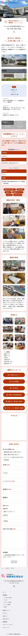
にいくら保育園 (7, 604)
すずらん (6, 600)
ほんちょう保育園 (7, 602)
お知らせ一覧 (14, 94)
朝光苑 (12, 568)
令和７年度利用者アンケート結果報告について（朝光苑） (13, 101)
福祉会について (6, 610)
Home (2, 568)
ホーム (4, 592)
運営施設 (7, 568)
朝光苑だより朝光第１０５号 (10, 115)
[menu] (26, 2)
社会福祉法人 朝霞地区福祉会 (15, 634)
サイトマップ (6, 627)
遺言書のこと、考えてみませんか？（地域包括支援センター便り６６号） (13, 108)
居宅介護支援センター (7, 127)
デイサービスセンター (20, 122)
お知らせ (5, 616)
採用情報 (5, 621)
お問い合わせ (6, 619)
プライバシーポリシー (8, 624)
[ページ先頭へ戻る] (25, 633)
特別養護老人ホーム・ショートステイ (7, 122)
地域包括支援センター (20, 127)
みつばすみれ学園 (7, 597)
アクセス (5, 613)
